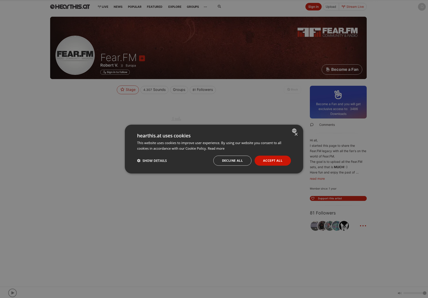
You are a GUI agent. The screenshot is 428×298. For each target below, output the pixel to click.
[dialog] (214, 149)
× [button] (296, 134)
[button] (152, 160)
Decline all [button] (232, 160)
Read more (216, 148)
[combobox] (295, 131)
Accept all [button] (272, 160)
